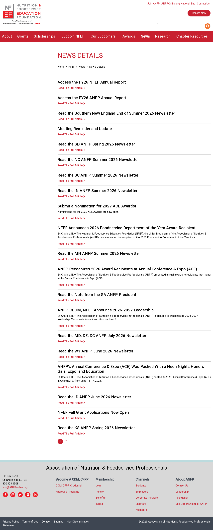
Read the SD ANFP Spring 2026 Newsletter (96, 144)
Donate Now (199, 13)
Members (141, 509)
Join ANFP (153, 3)
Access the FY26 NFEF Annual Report (92, 82)
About (7, 36)
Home (61, 66)
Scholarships (44, 36)
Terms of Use (30, 521)
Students (141, 485)
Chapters (141, 503)
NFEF (71, 66)
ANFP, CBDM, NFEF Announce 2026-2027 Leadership (106, 310)
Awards (128, 36)
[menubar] (106, 36)
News (145, 36)
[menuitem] (7, 36)
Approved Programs (67, 491)
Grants (22, 36)
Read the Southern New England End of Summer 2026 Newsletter (116, 113)
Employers (142, 491)
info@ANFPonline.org (14, 487)
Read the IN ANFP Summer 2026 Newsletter (97, 190)
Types (99, 503)
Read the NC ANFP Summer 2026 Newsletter (98, 159)
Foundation (182, 497)
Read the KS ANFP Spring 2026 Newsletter (96, 428)
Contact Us (203, 3)
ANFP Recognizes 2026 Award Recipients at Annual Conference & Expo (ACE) (127, 269)
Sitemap (58, 521)
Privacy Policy (10, 521)
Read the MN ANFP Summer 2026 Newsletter (99, 253)
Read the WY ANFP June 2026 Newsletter (95, 351)
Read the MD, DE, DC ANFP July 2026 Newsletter (102, 335)
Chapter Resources (192, 36)
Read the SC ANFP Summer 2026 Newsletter (98, 175)
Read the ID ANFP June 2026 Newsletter (94, 397)
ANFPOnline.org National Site (178, 3)
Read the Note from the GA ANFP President (97, 294)
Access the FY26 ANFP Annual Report (92, 98)
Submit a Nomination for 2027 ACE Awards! (97, 206)
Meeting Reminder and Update (85, 128)
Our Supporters (103, 36)
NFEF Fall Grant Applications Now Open (93, 412)
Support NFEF (72, 36)
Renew (100, 491)
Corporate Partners (147, 497)
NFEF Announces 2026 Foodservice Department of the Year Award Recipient (127, 228)
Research (163, 36)
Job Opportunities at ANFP (191, 503)
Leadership (182, 491)
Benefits (101, 497)
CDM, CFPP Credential (69, 485)
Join (98, 485)
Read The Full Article (70, 88)
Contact (46, 521)
